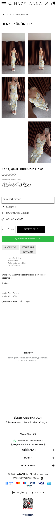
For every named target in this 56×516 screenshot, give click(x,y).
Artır (13, 229)
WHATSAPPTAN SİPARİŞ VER (29, 239)
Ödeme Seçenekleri (17, 263)
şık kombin (42, 358)
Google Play (21, 492)
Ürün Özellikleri (14, 258)
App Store (39, 492)
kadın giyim (13, 358)
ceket (34, 358)
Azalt (4, 229)
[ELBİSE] (13, 15)
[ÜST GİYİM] (10, 15)
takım (28, 358)
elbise (22, 358)
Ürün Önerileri (14, 266)
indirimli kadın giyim (27, 360)
